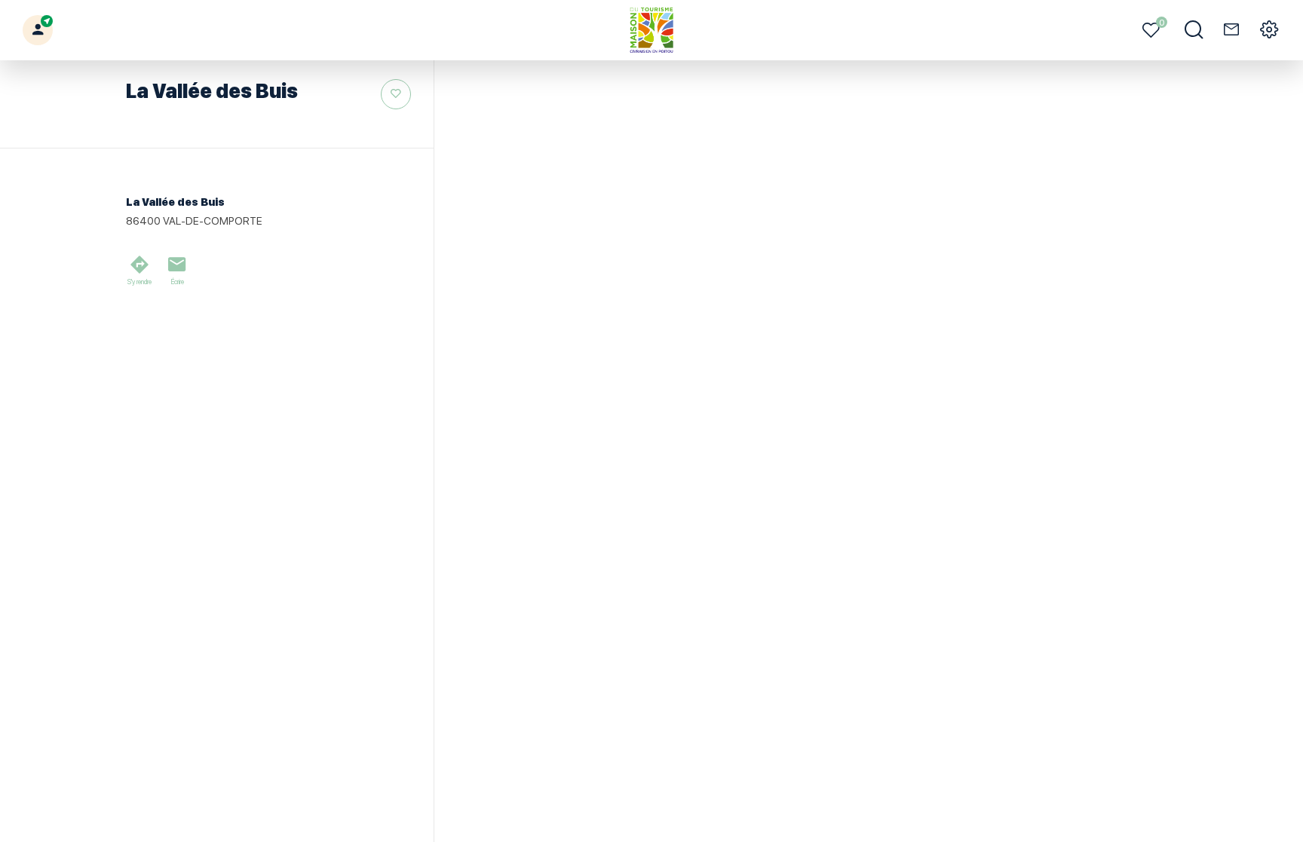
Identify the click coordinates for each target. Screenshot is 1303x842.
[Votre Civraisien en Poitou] (651, 30)
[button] (38, 30)
